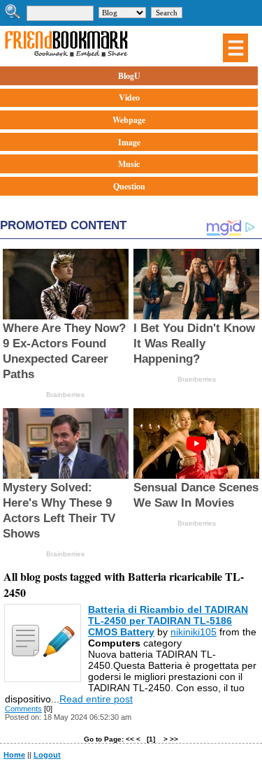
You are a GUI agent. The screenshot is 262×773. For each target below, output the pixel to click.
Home (14, 755)
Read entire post (96, 699)
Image (129, 142)
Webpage (128, 120)
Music (129, 164)
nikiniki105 (193, 631)
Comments (23, 709)
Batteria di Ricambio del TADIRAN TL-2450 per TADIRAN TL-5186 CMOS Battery (168, 620)
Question (129, 186)
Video (129, 97)
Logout (47, 755)
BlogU (129, 76)
